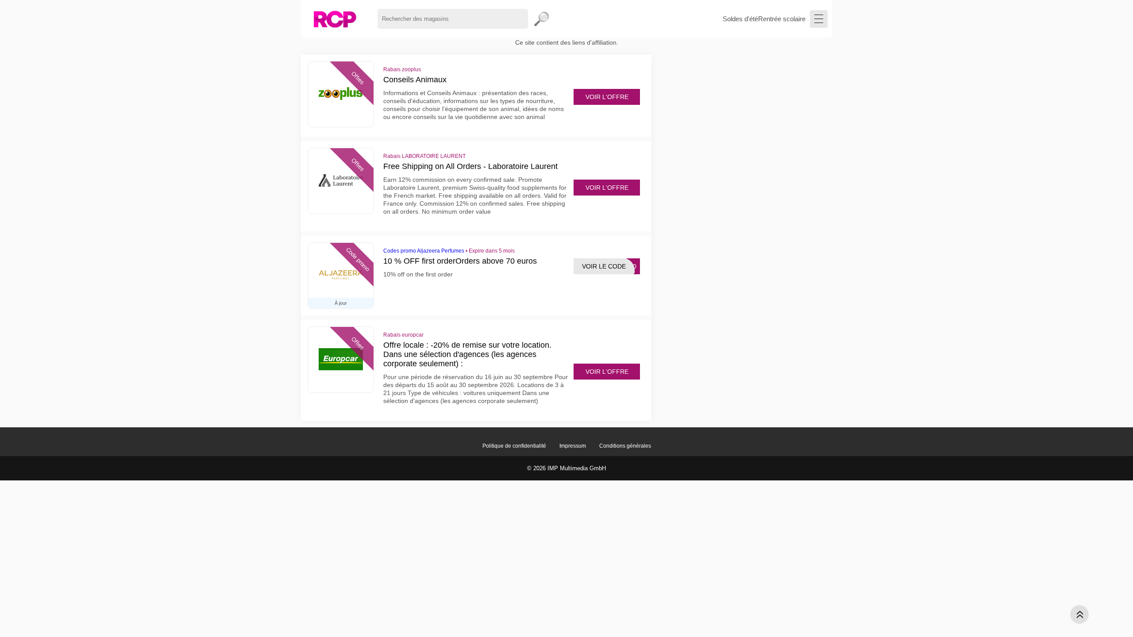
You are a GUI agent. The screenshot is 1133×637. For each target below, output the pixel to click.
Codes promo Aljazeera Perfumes (423, 251)
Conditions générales (625, 446)
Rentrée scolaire (781, 19)
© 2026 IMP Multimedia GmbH (566, 468)
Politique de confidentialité (514, 446)
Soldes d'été (740, 19)
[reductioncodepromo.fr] (335, 18)
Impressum (572, 446)
